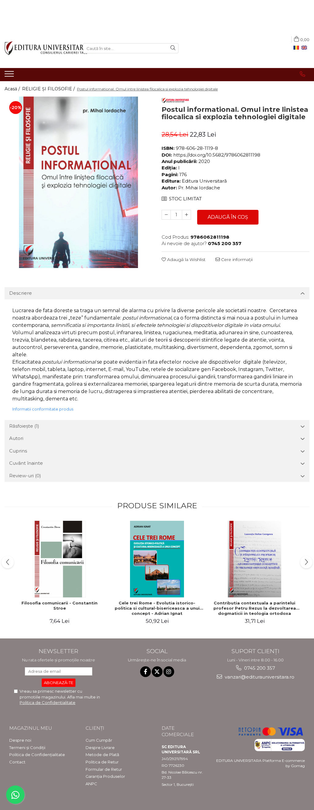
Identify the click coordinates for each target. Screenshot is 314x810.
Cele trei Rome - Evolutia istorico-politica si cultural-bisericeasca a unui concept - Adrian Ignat (157, 608)
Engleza (305, 48)
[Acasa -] (39, 48)
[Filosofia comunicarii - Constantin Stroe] (59, 559)
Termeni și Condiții (27, 747)
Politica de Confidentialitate (47, 702)
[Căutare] (172, 48)
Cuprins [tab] (18, 451)
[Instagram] (168, 671)
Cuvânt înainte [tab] (26, 463)
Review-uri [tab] (25, 476)
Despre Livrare (100, 747)
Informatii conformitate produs (42, 409)
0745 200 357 (259, 668)
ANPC (91, 783)
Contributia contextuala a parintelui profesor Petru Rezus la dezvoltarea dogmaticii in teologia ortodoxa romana (254, 608)
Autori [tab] (16, 438)
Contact (17, 761)
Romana (297, 48)
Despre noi (20, 740)
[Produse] (10, 75)
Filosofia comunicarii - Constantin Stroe (59, 605)
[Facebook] (145, 671)
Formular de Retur (104, 769)
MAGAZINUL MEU (30, 728)
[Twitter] (157, 671)
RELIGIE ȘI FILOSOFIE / (49, 89)
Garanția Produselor (105, 776)
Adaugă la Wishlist (185, 259)
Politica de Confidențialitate (37, 754)
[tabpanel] (78, 182)
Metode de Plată (102, 754)
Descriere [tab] (20, 293)
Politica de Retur (102, 761)
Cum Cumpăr (99, 740)
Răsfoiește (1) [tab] (24, 426)
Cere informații (236, 259)
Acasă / (13, 89)
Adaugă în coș (228, 217)
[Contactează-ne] (302, 74)
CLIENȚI (95, 728)
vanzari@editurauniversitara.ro (259, 677)
